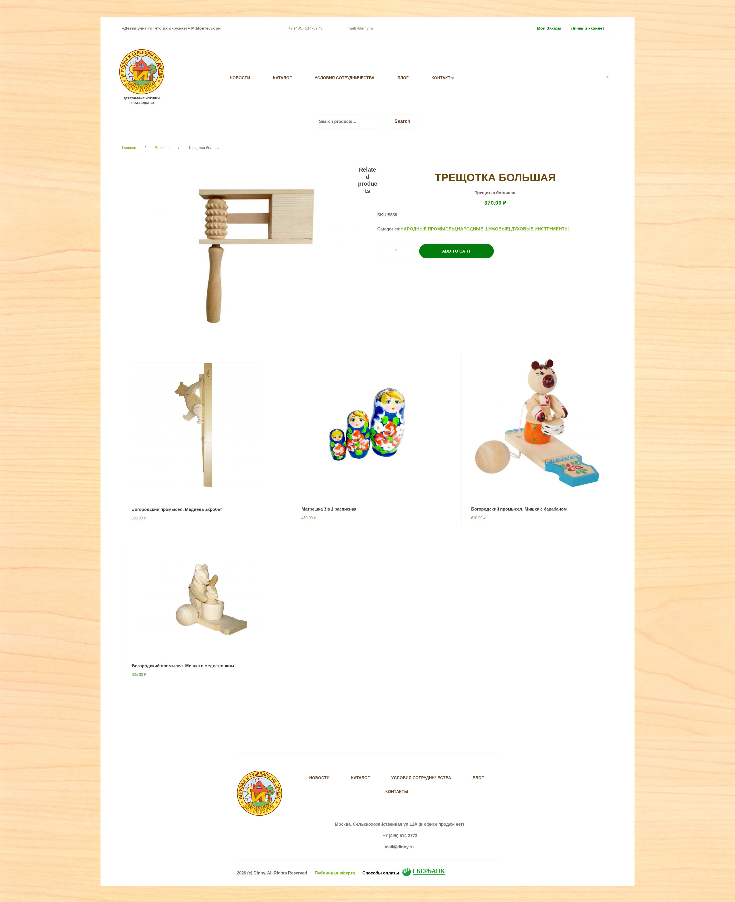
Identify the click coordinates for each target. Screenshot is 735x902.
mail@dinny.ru (360, 28)
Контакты (443, 78)
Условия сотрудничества (344, 78)
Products (162, 148)
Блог (403, 78)
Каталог (282, 78)
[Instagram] (507, 78)
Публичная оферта (335, 872)
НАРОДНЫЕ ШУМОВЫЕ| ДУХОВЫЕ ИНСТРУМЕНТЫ (513, 228)
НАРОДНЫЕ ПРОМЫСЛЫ (428, 228)
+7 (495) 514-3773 (305, 28)
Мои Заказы (549, 28)
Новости (240, 78)
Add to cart (456, 251)
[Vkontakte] (495, 78)
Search (402, 121)
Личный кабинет (587, 28)
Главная (129, 148)
